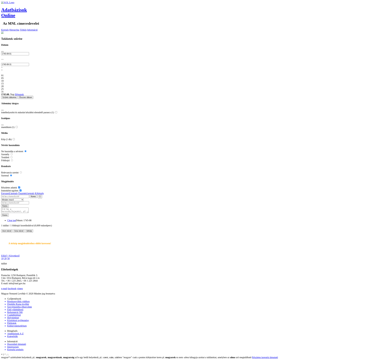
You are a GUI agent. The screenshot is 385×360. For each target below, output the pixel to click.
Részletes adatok (9, 187)
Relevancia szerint (10, 172)
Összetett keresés (26, 193)
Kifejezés (39, 193)
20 (5, 258)
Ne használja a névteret (12, 151)
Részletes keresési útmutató (265, 357)
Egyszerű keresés (9, 193)
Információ (32, 30)
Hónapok (19, 94)
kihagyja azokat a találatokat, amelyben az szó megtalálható (217, 357)
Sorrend (5, 175)
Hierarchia (14, 30)
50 (8, 258)
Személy (5, 154)
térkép (29, 231)
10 (2, 258)
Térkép (23, 30)
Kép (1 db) (6, 139)
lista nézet (18, 231)
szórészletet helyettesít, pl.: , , (37, 357)
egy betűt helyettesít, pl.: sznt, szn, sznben (99, 357)
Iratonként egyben (10, 190)
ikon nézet (6, 231)
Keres (33, 196)
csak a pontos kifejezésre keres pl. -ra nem (153, 357)
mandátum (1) (8, 127)
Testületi (5, 157)
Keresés (5, 30)
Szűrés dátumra (9, 97)
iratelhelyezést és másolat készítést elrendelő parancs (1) (28, 112)
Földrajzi (5, 160)
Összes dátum (25, 97)
